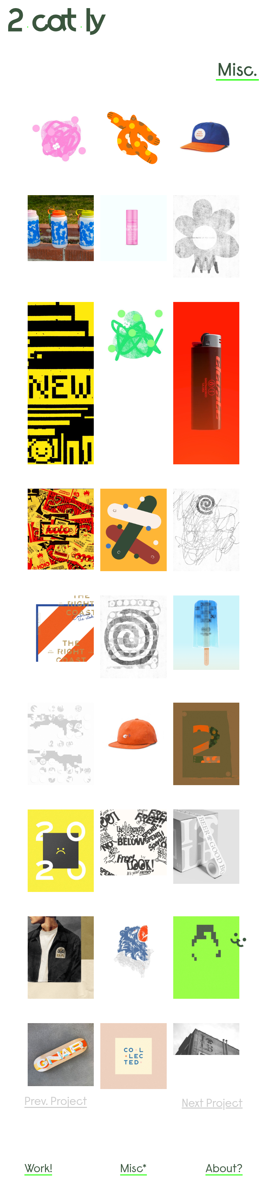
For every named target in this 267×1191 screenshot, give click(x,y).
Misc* (133, 1169)
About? (224, 1169)
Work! (38, 1169)
